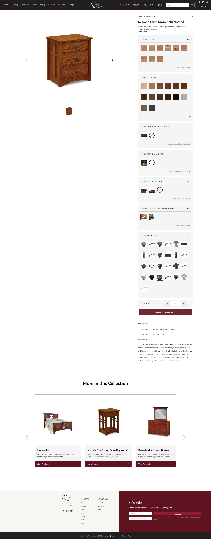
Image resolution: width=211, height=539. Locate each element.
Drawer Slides (149, 208)
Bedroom (25, 4)
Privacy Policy (185, 517)
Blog (145, 5)
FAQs (152, 5)
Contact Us (125, 5)
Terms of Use (126, 536)
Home (6, 4)
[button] (25, 59)
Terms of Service (195, 517)
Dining (15, 4)
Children (51, 4)
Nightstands (150, 16)
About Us (136, 5)
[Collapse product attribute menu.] (188, 38)
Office (34, 4)
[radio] (144, 48)
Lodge (71, 4)
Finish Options (149, 77)
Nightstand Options (152, 181)
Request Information (164, 312)
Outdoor (61, 4)
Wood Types (148, 39)
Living (42, 4)
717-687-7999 (68, 505)
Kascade (190, 16)
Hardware (147, 235)
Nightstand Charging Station (156, 127)
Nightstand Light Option (154, 154)
